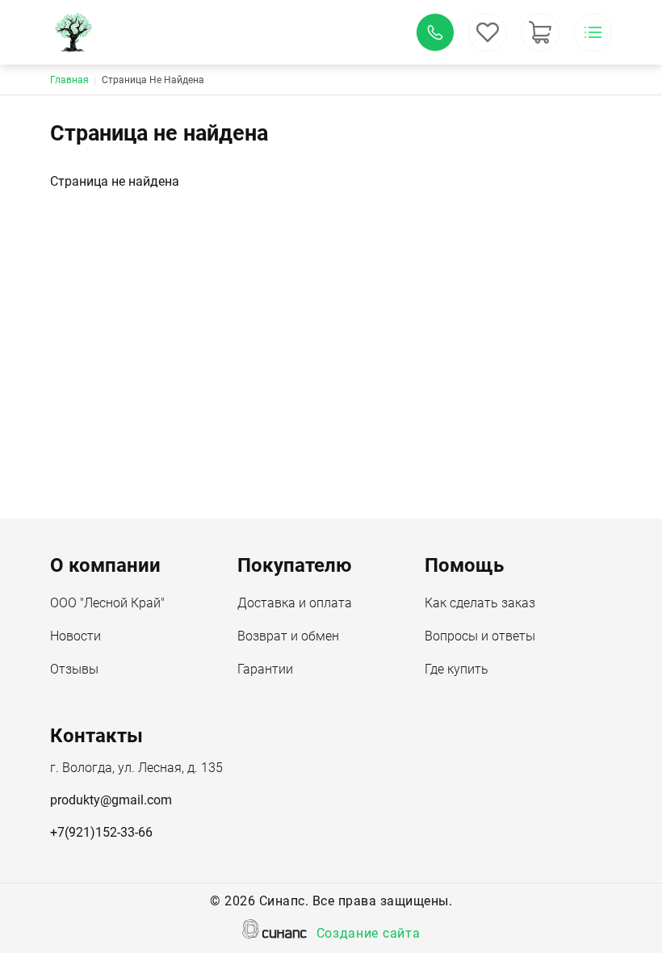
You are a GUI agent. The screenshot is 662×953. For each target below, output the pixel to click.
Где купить (456, 669)
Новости (75, 636)
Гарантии (265, 669)
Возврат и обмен (288, 636)
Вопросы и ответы (480, 636)
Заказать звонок (435, 32)
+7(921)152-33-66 (101, 832)
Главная (69, 80)
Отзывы (74, 669)
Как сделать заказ (480, 603)
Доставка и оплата (294, 603)
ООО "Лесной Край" (107, 603)
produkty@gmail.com (111, 800)
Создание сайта (368, 933)
